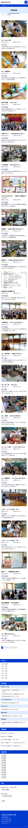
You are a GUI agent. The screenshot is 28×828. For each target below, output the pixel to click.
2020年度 (3, 765)
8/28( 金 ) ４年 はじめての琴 (7, 733)
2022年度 (3, 762)
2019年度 (3, 767)
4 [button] (7, 647)
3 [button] (5, 647)
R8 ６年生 (4, 678)
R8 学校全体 (5, 664)
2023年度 (3, 760)
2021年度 (3, 764)
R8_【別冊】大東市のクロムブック (10, 696)
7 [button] (12, 647)
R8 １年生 (4, 666)
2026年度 (3, 755)
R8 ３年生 (4, 671)
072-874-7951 (8, 819)
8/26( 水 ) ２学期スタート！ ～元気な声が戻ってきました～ (13, 742)
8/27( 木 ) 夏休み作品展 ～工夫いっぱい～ (10, 739)
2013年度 (3, 778)
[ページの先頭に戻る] (26, 826)
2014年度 (3, 776)
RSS (4, 801)
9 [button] (15, 647)
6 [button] (10, 647)
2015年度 (3, 774)
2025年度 (3, 757)
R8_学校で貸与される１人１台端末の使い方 (12, 694)
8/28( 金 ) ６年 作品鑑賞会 (7, 736)
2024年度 (3, 758)
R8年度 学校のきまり (10, 709)
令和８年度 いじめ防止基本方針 (10, 702)
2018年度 (3, 769)
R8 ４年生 (4, 673)
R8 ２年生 (4, 668)
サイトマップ (5, 823)
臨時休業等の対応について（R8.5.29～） (11, 716)
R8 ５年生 (4, 675)
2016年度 (3, 772)
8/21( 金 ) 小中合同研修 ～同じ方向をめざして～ (11, 745)
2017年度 (3, 771)
